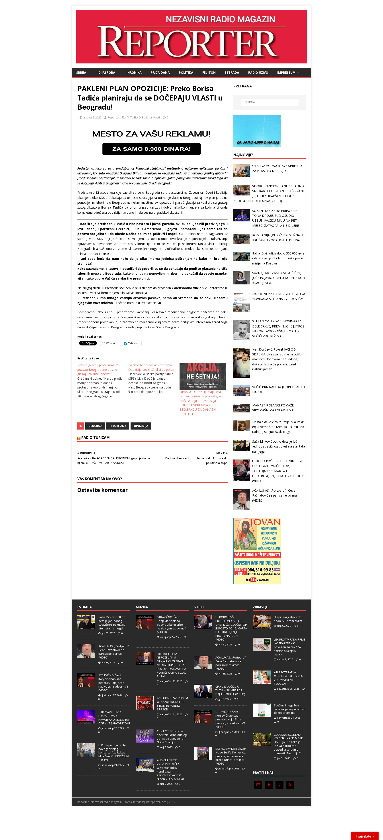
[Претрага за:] (269, 102)
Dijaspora (106, 72)
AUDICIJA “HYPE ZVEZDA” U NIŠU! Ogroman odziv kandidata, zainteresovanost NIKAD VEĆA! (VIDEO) (170, 769)
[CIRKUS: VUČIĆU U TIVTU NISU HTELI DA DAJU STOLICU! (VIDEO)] (203, 696)
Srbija (81, 72)
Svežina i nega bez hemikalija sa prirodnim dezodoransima (289, 709)
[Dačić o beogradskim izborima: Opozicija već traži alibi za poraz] (153, 378)
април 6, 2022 (92, 117)
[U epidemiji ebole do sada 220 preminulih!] (262, 626)
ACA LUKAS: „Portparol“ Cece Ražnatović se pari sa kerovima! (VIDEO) (114, 651)
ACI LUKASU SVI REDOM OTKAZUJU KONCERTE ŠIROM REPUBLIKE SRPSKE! (172, 703)
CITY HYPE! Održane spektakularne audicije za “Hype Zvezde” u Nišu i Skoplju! (172, 736)
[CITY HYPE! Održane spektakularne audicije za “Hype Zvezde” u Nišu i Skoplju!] (145, 740)
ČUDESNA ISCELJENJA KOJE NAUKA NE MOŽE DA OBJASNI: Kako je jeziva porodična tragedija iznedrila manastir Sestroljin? (288, 744)
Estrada (232, 72)
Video (199, 607)
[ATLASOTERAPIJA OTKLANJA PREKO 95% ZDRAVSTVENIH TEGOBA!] (262, 681)
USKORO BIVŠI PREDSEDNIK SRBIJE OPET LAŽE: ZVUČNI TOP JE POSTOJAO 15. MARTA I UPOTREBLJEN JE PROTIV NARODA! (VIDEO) (231, 628)
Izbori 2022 (118, 426)
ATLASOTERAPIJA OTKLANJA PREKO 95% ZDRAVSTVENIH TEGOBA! (288, 678)
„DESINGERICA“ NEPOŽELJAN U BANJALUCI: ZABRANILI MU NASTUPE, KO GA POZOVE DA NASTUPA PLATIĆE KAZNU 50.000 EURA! (171, 665)
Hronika (134, 72)
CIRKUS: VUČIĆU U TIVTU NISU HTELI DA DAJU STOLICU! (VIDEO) (230, 690)
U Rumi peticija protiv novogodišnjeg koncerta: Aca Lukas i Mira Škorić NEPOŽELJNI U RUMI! (113, 752)
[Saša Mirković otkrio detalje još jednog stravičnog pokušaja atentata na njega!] (86, 626)
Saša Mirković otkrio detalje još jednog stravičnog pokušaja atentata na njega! (111, 622)
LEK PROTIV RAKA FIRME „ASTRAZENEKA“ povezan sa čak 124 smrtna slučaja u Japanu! (289, 647)
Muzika (142, 607)
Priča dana (160, 72)
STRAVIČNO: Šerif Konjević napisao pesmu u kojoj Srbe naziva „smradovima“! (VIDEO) (113, 682)
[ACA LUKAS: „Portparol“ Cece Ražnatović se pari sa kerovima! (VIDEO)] (86, 655)
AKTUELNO (134, 117)
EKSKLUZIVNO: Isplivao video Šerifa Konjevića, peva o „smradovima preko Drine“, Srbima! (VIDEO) (230, 756)
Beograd (95, 426)
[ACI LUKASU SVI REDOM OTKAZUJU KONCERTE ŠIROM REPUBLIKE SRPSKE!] (145, 707)
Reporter (113, 117)
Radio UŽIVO (258, 72)
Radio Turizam (95, 437)
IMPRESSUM (286, 72)
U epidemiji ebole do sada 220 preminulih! (288, 619)
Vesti (156, 117)
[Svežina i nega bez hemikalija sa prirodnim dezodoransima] (262, 714)
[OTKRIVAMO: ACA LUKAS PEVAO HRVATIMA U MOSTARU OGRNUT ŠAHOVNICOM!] (86, 721)
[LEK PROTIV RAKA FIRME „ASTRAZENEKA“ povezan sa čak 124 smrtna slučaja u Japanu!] (262, 649)
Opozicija (141, 426)
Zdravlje (260, 607)
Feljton (209, 72)
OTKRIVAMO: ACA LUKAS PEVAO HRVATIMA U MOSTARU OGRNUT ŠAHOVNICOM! (114, 717)
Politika (186, 72)
